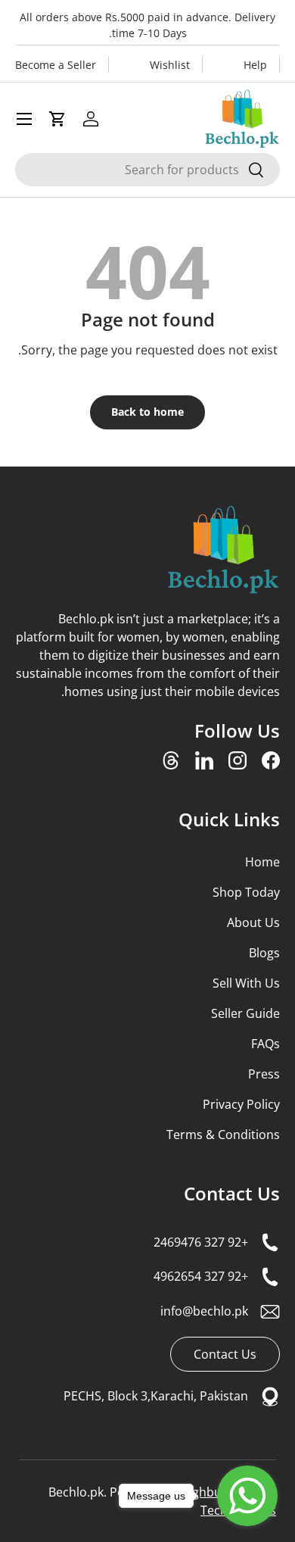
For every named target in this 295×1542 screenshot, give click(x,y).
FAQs (265, 1043)
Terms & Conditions (223, 1134)
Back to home (147, 411)
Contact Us (232, 1193)
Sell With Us (246, 983)
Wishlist (170, 65)
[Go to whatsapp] (247, 1496)
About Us (253, 922)
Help (255, 65)
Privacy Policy (241, 1104)
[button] (57, 119)
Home (262, 862)
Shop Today (246, 892)
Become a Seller (55, 65)
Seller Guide (245, 1013)
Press (264, 1074)
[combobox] (147, 169)
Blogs (264, 952)
